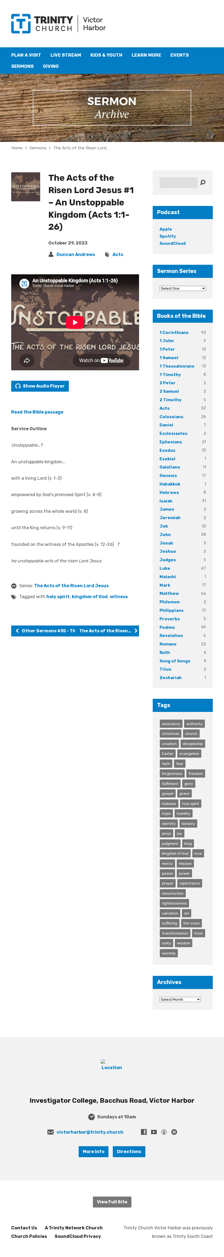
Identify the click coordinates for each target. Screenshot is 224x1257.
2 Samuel (169, 391)
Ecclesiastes (173, 433)
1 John (167, 340)
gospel (167, 793)
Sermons (22, 66)
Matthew (169, 593)
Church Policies (29, 1236)
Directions (129, 1151)
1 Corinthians (174, 332)
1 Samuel (169, 357)
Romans (168, 644)
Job (164, 526)
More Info (93, 1151)
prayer (167, 883)
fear (179, 763)
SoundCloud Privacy (78, 1236)
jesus (166, 833)
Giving (51, 66)
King (188, 843)
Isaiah (166, 501)
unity (166, 943)
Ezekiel (167, 458)
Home (17, 148)
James (167, 509)
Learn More (146, 55)
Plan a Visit (26, 55)
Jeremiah (170, 517)
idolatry (188, 823)
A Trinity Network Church (74, 1227)
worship (169, 953)
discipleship (193, 743)
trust (198, 933)
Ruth (165, 652)
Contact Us (24, 1227)
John (165, 534)
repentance (189, 883)
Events (179, 55)
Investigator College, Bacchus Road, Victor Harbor (112, 1100)
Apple (166, 229)
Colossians (171, 416)
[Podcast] (164, 1132)
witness (119, 596)
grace (184, 793)
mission (185, 863)
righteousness (174, 903)
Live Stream (66, 55)
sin (186, 913)
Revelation (171, 635)
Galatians (170, 467)
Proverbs (170, 618)
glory (188, 783)
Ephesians (171, 442)
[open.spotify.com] (174, 1132)
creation (169, 743)
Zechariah (171, 677)
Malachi (168, 576)
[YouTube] (154, 1132)
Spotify (168, 236)
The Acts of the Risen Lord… (81, 148)
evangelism (189, 753)
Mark (165, 585)
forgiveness (172, 773)
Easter (167, 753)
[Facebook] (144, 1132)
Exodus (167, 450)
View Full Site (112, 1201)
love (198, 853)
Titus (165, 669)
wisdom (183, 943)
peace (167, 873)
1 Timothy (170, 374)
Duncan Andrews (76, 254)
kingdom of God (90, 596)
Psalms (167, 627)
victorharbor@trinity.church (90, 1132)
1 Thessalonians (177, 366)
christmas (170, 733)
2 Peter (168, 382)
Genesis (168, 475)
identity (169, 823)
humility (183, 813)
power (184, 873)
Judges (168, 559)
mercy (167, 863)
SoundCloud (173, 243)
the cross (191, 923)
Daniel (166, 425)
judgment (170, 843)
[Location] (112, 1067)
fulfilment (170, 783)
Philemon (170, 602)
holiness (169, 803)
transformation (175, 933)
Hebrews (169, 492)
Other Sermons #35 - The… (51, 630)
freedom (195, 773)
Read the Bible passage (37, 412)
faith (166, 763)
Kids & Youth (106, 55)
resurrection (173, 893)
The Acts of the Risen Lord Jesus (71, 585)
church (191, 733)
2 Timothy (170, 399)
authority (194, 723)
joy (179, 833)
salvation (170, 913)
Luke (165, 568)
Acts (118, 254)
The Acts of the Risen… (105, 630)
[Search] (202, 182)
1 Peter (167, 349)
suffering (169, 923)
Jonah (166, 543)
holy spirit (58, 596)
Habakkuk (170, 484)
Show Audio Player (43, 386)
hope (166, 813)
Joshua (168, 551)
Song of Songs (175, 661)
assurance (171, 723)
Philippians (172, 610)
